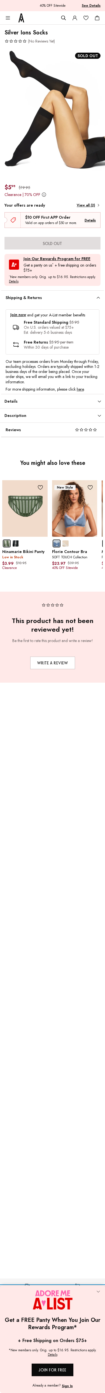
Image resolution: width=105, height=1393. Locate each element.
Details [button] (13, 281)
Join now (18, 315)
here (80, 389)
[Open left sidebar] (7, 18)
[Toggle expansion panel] (98, 298)
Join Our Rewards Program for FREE (57, 259)
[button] (29, 41)
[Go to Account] (74, 18)
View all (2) (86, 205)
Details (90, 220)
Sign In (67, 1386)
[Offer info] (43, 194)
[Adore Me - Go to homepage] (21, 18)
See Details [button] (91, 5)
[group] (52, 113)
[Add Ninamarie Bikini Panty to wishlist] (40, 487)
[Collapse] (98, 1292)
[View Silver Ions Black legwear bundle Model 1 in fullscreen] (52, 113)
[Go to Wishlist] (86, 18)
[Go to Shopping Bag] (97, 18)
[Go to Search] (63, 18)
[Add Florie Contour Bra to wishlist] (90, 487)
